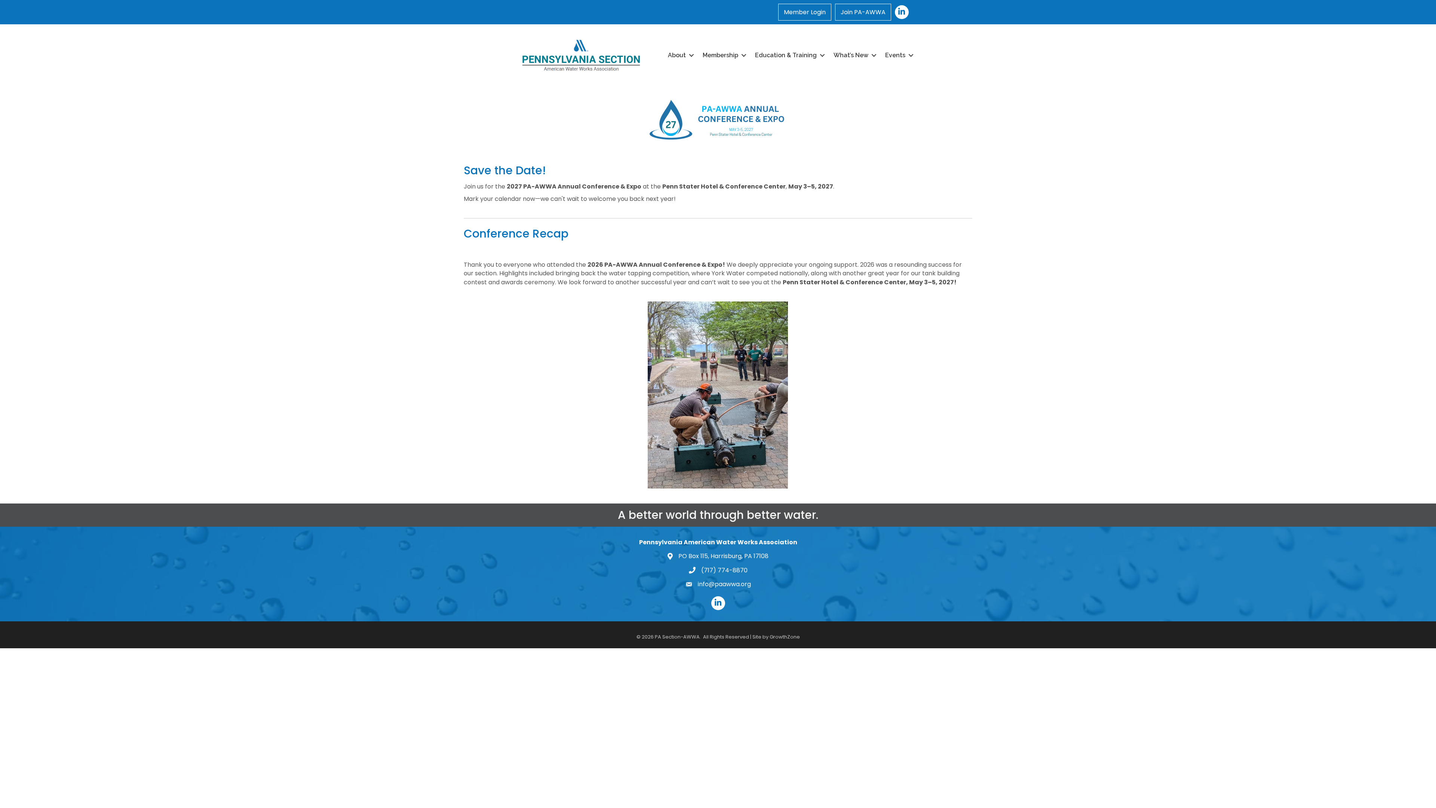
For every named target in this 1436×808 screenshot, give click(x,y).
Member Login (805, 12)
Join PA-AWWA (863, 12)
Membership (720, 55)
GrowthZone (785, 636)
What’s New (851, 55)
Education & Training (786, 55)
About (677, 55)
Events (895, 55)
